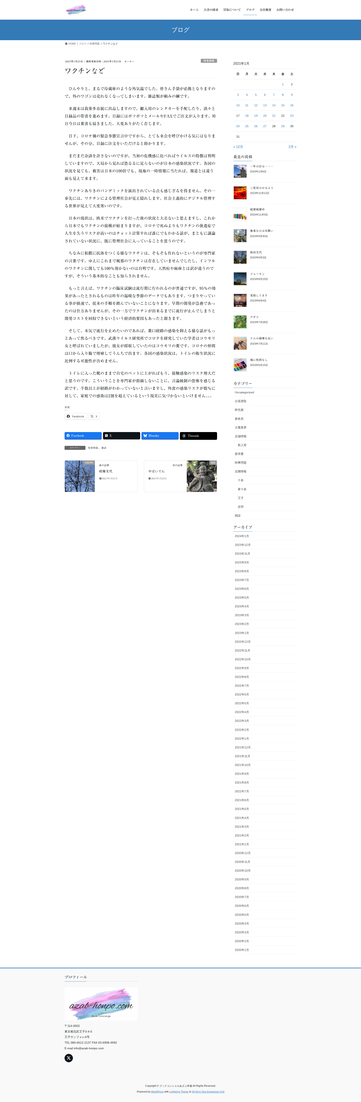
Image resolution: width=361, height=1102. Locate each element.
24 (238, 126)
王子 (241, 498)
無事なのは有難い (261, 230)
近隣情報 (241, 471)
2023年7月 (242, 580)
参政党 (239, 418)
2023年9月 (242, 562)
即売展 (239, 410)
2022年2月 (242, 729)
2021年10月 (243, 765)
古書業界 (241, 427)
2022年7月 (242, 685)
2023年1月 (242, 633)
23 (292, 115)
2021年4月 (242, 818)
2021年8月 (242, 782)
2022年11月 (242, 650)
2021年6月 (242, 800)
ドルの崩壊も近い (261, 338)
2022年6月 (242, 694)
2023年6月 (242, 588)
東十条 (242, 489)
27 (265, 126)
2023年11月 (242, 553)
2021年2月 (242, 835)
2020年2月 (242, 941)
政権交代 (105, 471)
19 (256, 115)
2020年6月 (242, 905)
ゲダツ (254, 317)
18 (247, 115)
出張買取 (241, 401)
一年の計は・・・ (261, 166)
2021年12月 (243, 747)
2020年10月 (243, 870)
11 (246, 105)
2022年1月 (242, 738)
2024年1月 (242, 536)
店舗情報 (241, 436)
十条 (241, 480)
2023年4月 (242, 606)
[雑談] (202, 475)
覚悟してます (259, 295)
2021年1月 (242, 844)
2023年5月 (242, 597)
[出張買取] (80, 475)
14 (274, 105)
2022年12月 (243, 641)
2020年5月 (242, 914)
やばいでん (156, 471)
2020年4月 (242, 923)
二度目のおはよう (261, 187)
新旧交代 (256, 252)
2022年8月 (242, 677)
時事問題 (208, 60)
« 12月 (238, 147)
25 (247, 126)
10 (238, 105)
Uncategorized (244, 392)
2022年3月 (242, 720)
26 (256, 126)
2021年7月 (242, 791)
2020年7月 (242, 897)
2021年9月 (242, 773)
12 (256, 105)
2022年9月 (242, 668)
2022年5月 (242, 703)
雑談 (103, 447)
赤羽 (241, 506)
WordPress (157, 1091)
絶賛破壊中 (257, 209)
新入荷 (242, 445)
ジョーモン (257, 273)
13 (265, 105)
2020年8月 (242, 888)
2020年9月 (242, 879)
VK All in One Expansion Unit (208, 1091)
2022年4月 (242, 712)
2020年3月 (242, 932)
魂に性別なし (259, 359)
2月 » (292, 147)
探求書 (239, 453)
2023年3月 (242, 615)
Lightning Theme (179, 1091)
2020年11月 (242, 861)
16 (292, 105)
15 (283, 105)
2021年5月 (242, 809)
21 (274, 115)
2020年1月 (242, 950)
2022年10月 (243, 659)
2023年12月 (243, 545)
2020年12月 (243, 853)
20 (265, 115)
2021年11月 (242, 756)
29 (283, 126)
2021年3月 (242, 826)
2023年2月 (242, 624)
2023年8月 (242, 571)
